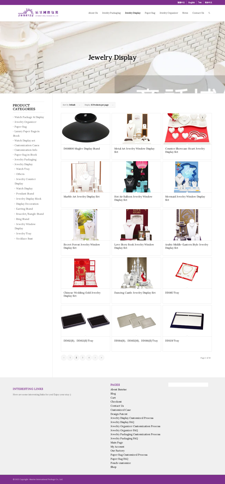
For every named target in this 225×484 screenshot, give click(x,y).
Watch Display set (24, 140)
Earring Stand (24, 208)
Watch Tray (23, 168)
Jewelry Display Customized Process (132, 418)
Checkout (116, 401)
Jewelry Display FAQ (122, 422)
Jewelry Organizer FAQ (124, 430)
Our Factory (118, 450)
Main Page (117, 442)
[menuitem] (181, 2)
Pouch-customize (121, 463)
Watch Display (24, 188)
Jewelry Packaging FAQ (124, 438)
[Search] (209, 13)
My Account (117, 446)
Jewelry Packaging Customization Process (135, 434)
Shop (113, 467)
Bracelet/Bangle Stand (30, 213)
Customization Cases (26, 145)
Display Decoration (27, 203)
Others (20, 174)
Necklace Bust (24, 238)
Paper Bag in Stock (25, 154)
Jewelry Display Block (28, 198)
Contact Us (117, 405)
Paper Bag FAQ (119, 458)
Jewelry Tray (23, 233)
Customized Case (121, 409)
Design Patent (119, 414)
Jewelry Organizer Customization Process (135, 426)
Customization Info (25, 149)
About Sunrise (119, 389)
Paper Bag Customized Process (129, 454)
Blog (113, 393)
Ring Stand (22, 219)
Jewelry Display (23, 164)
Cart (113, 397)
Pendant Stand (25, 193)
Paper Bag (20, 126)
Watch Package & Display (29, 117)
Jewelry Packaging (25, 159)
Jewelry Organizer (25, 121)
